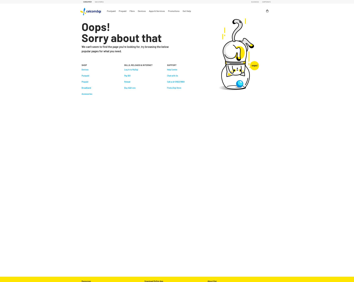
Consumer (87, 2)
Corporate (266, 2)
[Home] (91, 10)
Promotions (173, 11)
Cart (266, 9)
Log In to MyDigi (131, 69)
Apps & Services (157, 11)
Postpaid (111, 11)
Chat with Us (172, 76)
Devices (142, 11)
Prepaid (122, 11)
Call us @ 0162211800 (176, 82)
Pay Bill (127, 76)
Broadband (86, 88)
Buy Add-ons (130, 88)
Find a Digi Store (174, 88)
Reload (127, 82)
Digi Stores (99, 2)
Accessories (87, 94)
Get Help (187, 11)
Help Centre (172, 69)
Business (255, 2)
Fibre (132, 11)
